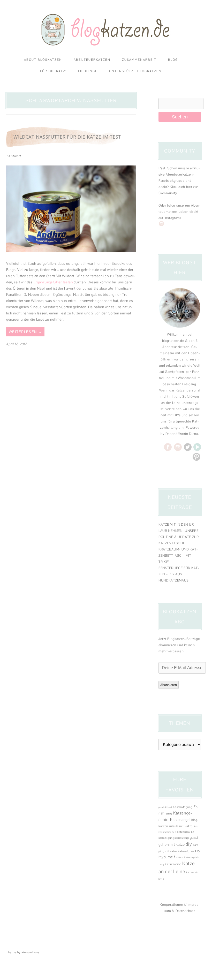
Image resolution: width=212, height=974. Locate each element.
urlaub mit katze (181, 826)
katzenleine (173, 864)
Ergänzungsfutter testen (53, 282)
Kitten (179, 857)
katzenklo (183, 832)
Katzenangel (180, 819)
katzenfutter (186, 851)
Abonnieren (168, 685)
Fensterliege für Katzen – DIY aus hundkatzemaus (178, 574)
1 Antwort (13, 156)
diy (189, 844)
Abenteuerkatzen (92, 60)
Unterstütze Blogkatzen (135, 71)
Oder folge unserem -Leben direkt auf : (179, 211)
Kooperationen (171, 904)
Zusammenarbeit (139, 60)
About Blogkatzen (43, 60)
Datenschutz (185, 911)
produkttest (165, 807)
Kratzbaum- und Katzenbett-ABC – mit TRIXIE (178, 555)
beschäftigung (182, 807)
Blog (173, 60)
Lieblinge (87, 71)
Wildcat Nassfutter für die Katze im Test (67, 137)
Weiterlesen (25, 332)
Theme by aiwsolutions (22, 952)
